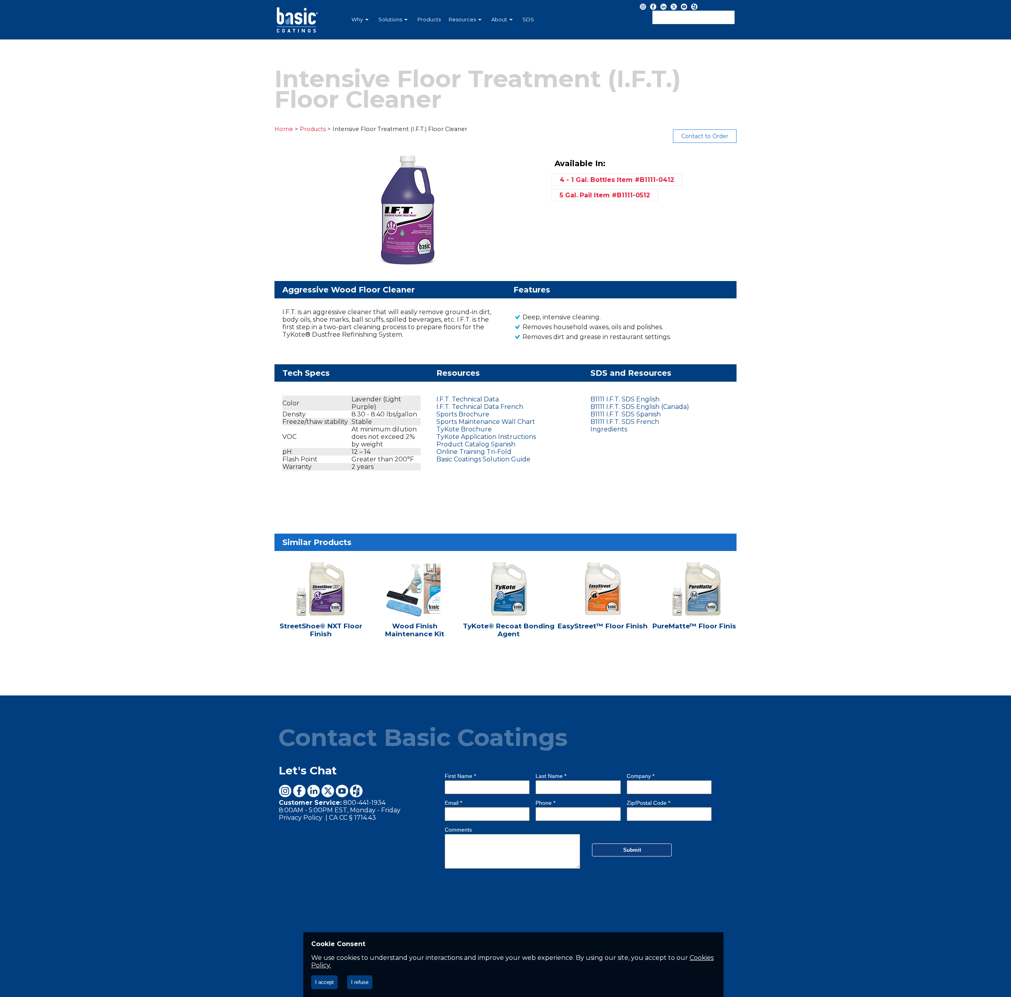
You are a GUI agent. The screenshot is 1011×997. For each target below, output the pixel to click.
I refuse (359, 982)
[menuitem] (361, 19)
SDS (528, 19)
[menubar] (464, 19)
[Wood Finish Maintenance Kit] (415, 603)
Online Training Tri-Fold (473, 451)
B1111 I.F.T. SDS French (624, 421)
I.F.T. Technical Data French (479, 406)
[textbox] (693, 17)
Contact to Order (704, 136)
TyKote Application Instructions (486, 436)
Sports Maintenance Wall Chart (485, 421)
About (499, 19)
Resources (462, 19)
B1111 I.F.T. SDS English (625, 399)
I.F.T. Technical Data (467, 399)
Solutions (390, 19)
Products (429, 19)
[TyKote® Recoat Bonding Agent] (509, 603)
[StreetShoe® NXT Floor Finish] (321, 603)
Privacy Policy (301, 817)
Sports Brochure (462, 414)
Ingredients (608, 429)
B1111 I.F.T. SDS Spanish (625, 414)
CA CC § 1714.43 (352, 817)
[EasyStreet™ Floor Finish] (603, 603)
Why (357, 19)
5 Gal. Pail (605, 195)
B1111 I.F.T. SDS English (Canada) (639, 406)
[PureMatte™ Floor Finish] (696, 603)
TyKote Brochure (464, 429)
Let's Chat (308, 770)
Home (283, 129)
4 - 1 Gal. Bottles (617, 180)
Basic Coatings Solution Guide (483, 459)
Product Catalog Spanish (475, 444)
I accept (324, 982)
